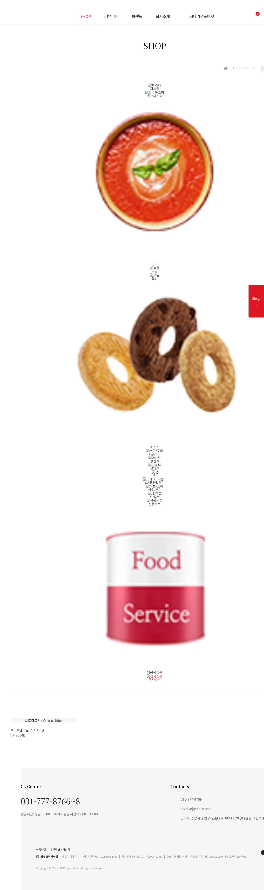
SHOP (85, 16)
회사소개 (163, 16)
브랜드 (137, 16)
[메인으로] (226, 68)
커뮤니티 (111, 16)
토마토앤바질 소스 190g (27, 729)
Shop (256, 298)
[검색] (238, 16)
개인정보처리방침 (60, 849)
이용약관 (41, 849)
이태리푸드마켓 (201, 16)
